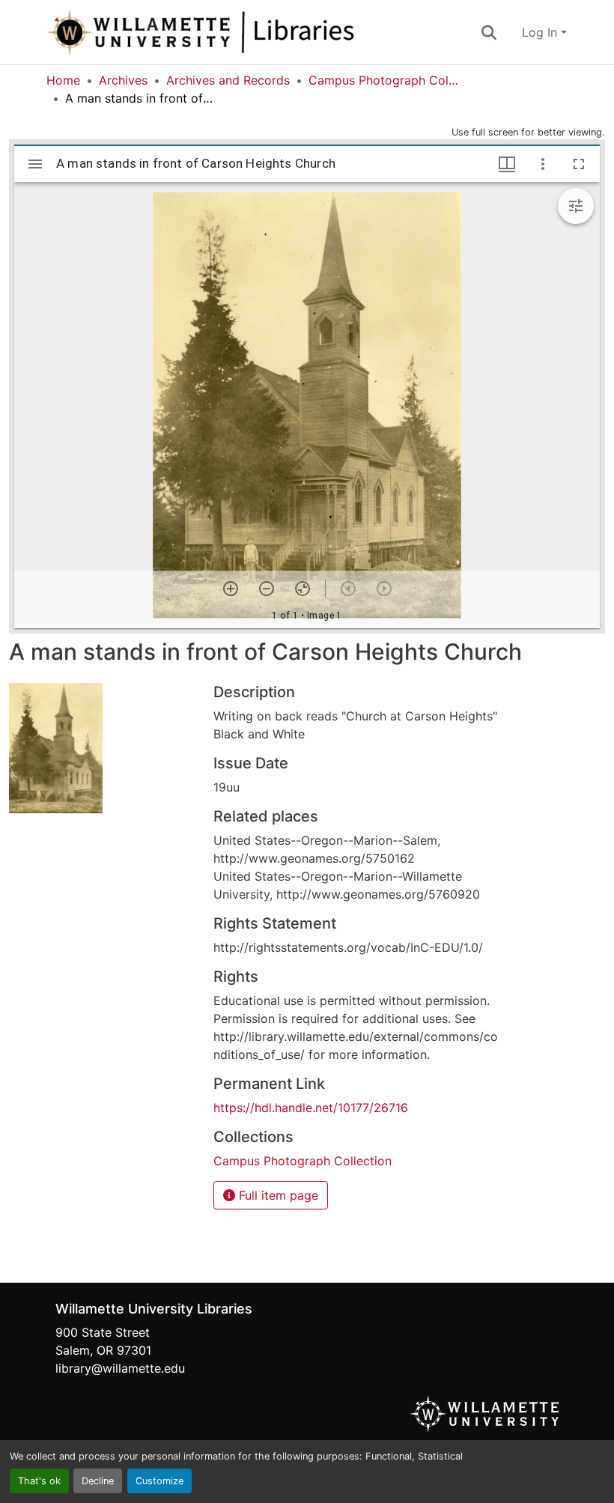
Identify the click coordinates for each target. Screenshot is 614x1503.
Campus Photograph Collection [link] (383, 80)
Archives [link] (123, 80)
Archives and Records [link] (228, 80)
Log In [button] (541, 32)
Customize (159, 1481)
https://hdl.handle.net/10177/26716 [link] (310, 1107)
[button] (250, 32)
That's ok (39, 1481)
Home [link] (63, 80)
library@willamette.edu (120, 1368)
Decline (98, 1481)
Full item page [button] (276, 1195)
